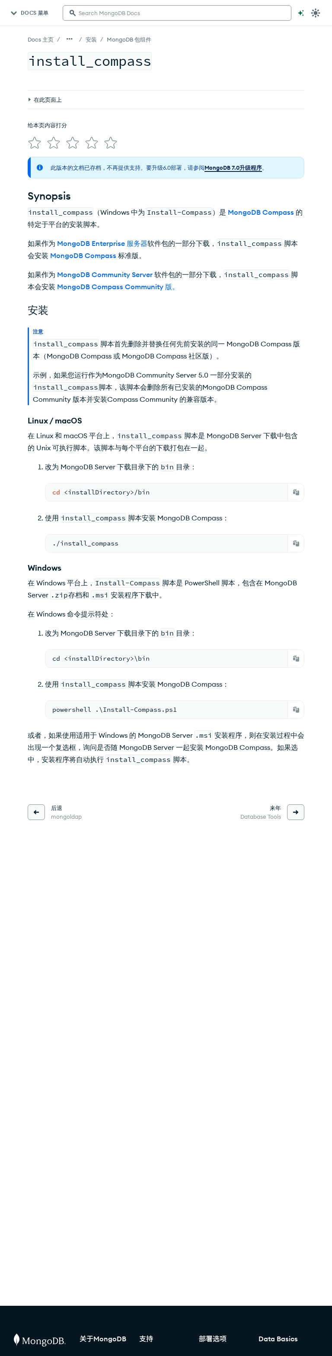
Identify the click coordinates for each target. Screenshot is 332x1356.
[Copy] (296, 492)
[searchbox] (177, 13)
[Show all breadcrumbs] (70, 39)
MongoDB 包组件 (129, 39)
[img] (35, 143)
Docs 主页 (41, 39)
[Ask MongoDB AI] (301, 13)
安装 (91, 39)
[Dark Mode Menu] (316, 13)
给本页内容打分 (47, 125)
